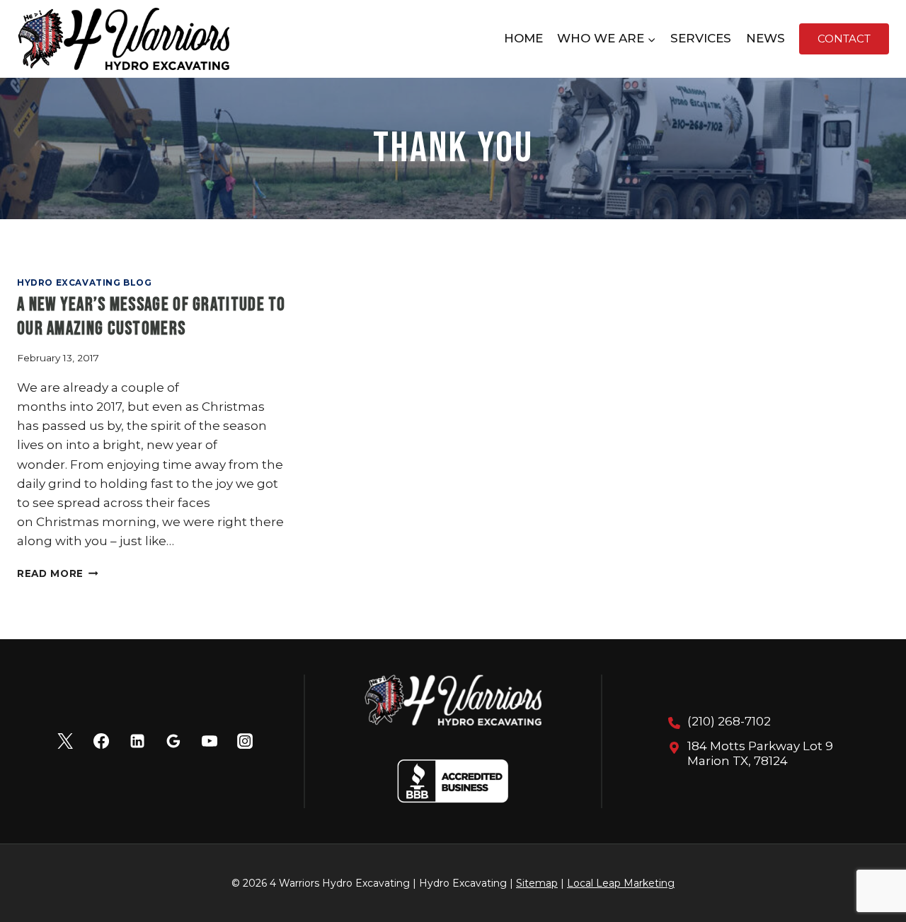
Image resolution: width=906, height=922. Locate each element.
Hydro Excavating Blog (84, 282)
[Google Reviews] (173, 741)
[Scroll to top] (870, 865)
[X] (65, 741)
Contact (844, 38)
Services (700, 38)
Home (523, 38)
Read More (57, 573)
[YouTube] (208, 741)
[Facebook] (101, 741)
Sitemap (537, 883)
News (765, 38)
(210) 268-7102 (729, 721)
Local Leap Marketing (621, 883)
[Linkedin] (137, 741)
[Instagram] (244, 741)
